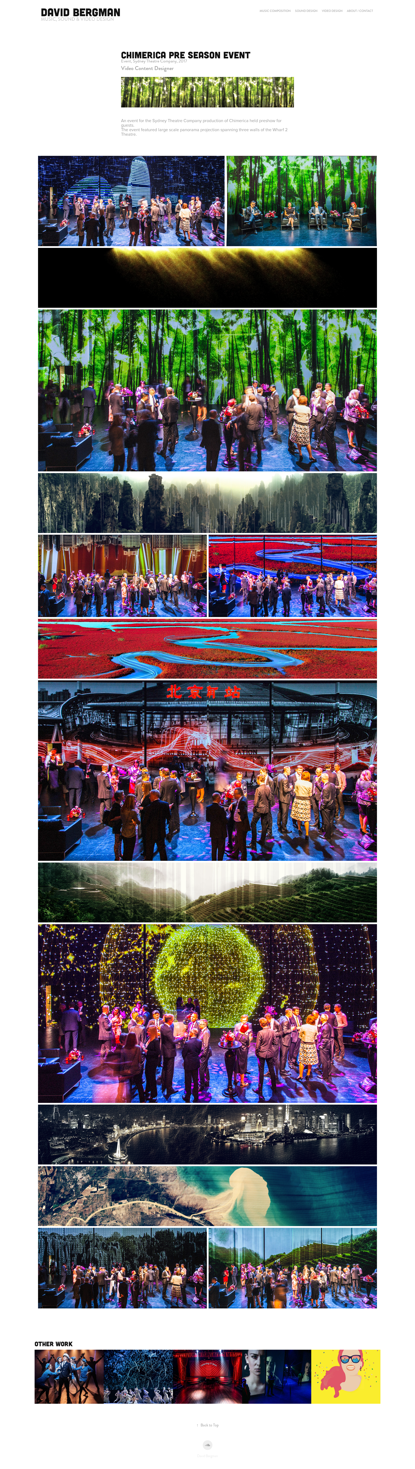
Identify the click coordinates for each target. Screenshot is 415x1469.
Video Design (332, 11)
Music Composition (275, 11)
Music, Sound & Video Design (77, 19)
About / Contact (360, 11)
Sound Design (306, 11)
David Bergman (80, 11)
